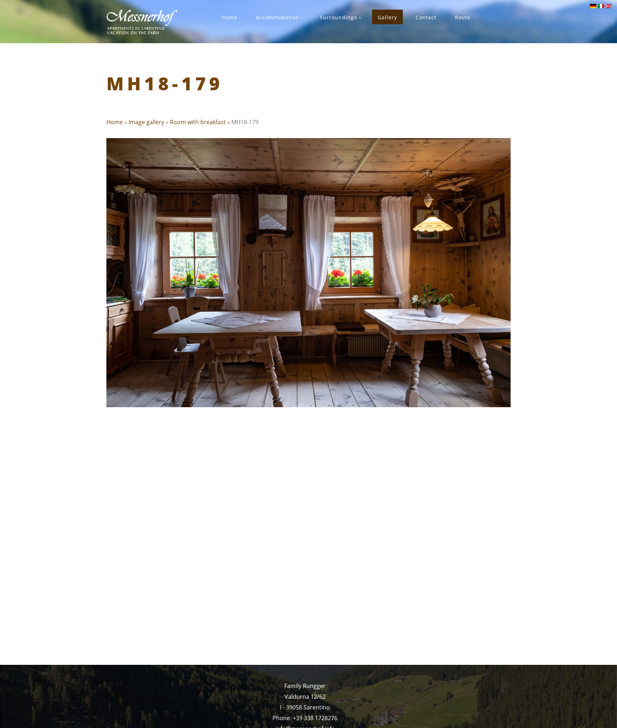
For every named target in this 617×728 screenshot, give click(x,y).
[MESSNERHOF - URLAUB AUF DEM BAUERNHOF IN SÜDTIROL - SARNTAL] (142, 22)
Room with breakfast (198, 122)
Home (114, 122)
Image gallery (146, 122)
